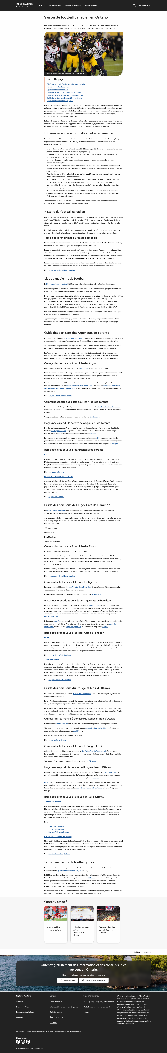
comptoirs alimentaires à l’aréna (97, 728)
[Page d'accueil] (24, 5)
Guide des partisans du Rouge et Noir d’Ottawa (64, 98)
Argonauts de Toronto (74, 338)
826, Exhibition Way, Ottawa (59, 854)
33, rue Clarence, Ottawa (55, 826)
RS (45, 454)
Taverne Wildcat (51, 659)
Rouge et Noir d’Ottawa (82, 694)
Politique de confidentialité (36, 1031)
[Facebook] (18, 1042)
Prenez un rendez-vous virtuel (96, 980)
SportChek (57, 621)
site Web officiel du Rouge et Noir (93, 751)
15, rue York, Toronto (56, 472)
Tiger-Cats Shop (94, 605)
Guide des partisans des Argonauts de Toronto (64, 92)
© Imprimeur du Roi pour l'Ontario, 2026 (29, 1048)
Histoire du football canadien (58, 87)
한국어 (91, 1002)
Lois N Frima (77, 731)
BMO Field (84, 368)
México (86, 1012)
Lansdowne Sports (111, 772)
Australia (109, 1007)
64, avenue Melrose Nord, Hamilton (62, 270)
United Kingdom (90, 1007)
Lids (98, 438)
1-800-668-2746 (69, 980)
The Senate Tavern (52, 802)
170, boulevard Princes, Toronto (60, 396)
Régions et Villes (22, 1007)
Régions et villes (55, 5)
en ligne (93, 433)
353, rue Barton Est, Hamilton (60, 680)
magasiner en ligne (51, 616)
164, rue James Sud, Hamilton (60, 655)
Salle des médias (56, 1012)
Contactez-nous (91, 5)
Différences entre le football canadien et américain (66, 84)
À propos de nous (56, 1017)
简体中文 (99, 1002)
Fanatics (47, 782)
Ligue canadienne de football (57, 90)
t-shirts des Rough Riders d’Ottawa (90, 788)
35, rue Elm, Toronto (56, 497)
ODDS (47, 638)
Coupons (19, 1017)
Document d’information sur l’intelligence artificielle (63, 1031)
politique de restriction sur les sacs (79, 385)
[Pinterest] (28, 1042)
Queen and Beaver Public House (58, 476)
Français (145, 5)
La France (101, 1007)
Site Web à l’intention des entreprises (64, 1007)
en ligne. (96, 778)
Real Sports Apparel (58, 431)
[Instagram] (23, 1042)
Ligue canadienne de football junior (60, 101)
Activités (42, 5)
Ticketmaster (94, 417)
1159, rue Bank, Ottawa (55, 829)
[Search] (134, 5)
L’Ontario (91, 878)
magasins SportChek (73, 627)
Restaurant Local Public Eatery (58, 836)
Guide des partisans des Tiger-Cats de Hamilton (65, 95)
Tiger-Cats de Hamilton (56, 510)
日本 (85, 1002)
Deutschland (109, 1002)
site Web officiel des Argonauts (108, 407)
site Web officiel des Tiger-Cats (79, 587)
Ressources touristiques (25, 1012)
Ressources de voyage (73, 5)
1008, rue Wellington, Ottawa (57, 832)
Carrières (53, 1022)
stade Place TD (62, 724)
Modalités (19, 1031)
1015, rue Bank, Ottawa (57, 740)
